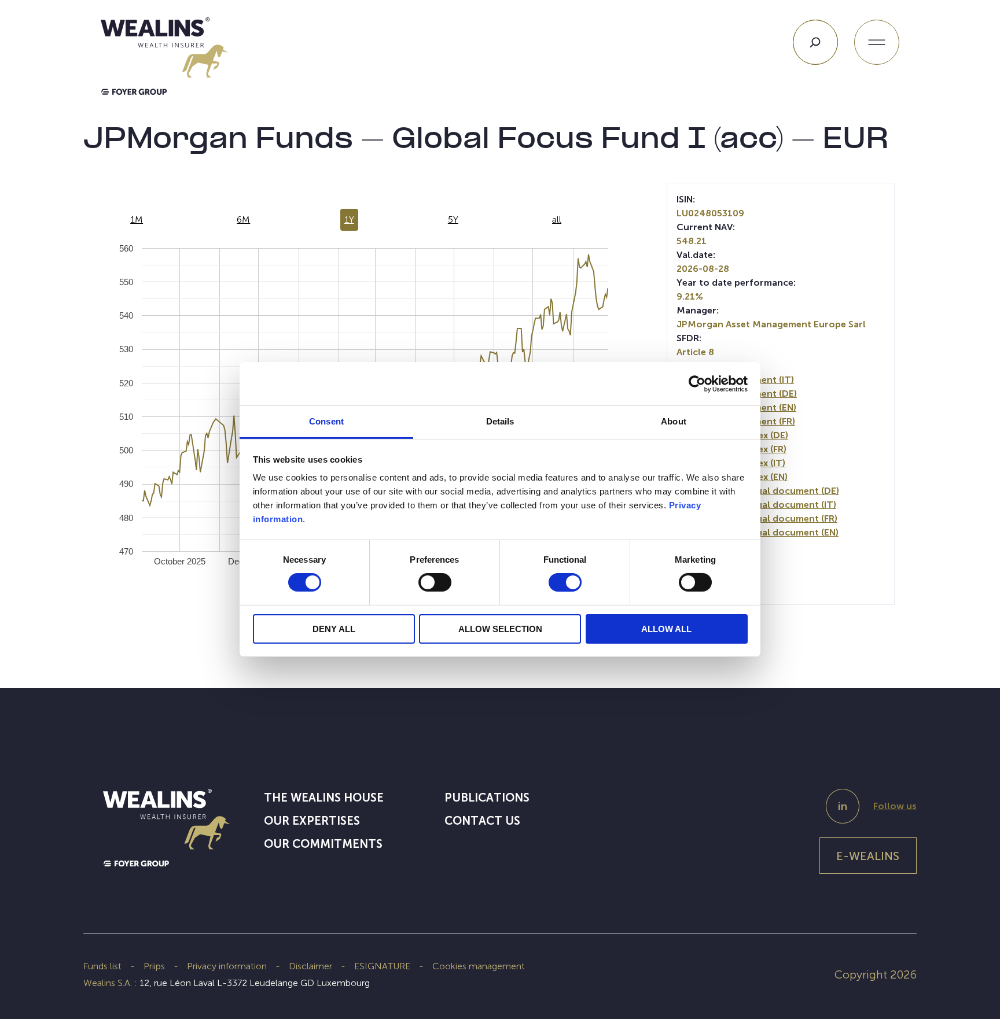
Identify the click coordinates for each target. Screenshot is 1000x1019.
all (556, 219)
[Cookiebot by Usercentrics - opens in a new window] (697, 383)
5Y (453, 219)
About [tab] (673, 421)
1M (136, 219)
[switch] (434, 584)
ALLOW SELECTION (500, 629)
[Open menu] (876, 42)
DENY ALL (333, 629)
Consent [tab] (326, 421)
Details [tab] (500, 421)
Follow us (895, 805)
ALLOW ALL (666, 629)
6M (243, 219)
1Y (349, 219)
